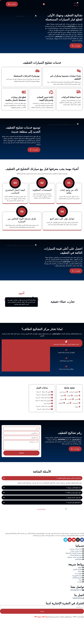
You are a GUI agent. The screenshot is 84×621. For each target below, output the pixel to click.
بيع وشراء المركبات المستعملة (27, 76)
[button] (4, 300)
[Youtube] (74, 540)
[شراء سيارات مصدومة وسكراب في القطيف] (79, 71)
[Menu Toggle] (44, 4)
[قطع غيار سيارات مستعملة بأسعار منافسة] (24, 92)
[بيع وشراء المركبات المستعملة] (37, 71)
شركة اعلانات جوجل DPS (41, 616)
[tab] (66, 343)
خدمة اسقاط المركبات (71, 97)
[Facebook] (82, 540)
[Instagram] (78, 540)
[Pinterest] (70, 540)
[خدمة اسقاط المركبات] (79, 92)
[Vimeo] (65, 540)
